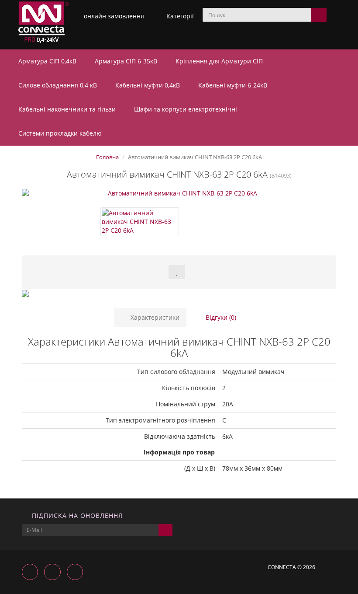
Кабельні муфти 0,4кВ (148, 85)
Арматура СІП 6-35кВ (127, 61)
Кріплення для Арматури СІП (220, 61)
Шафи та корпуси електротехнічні (186, 109)
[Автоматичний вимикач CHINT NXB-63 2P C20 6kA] (179, 193)
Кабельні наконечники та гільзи (67, 109)
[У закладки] (177, 272)
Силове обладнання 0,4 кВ (58, 85)
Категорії (180, 16)
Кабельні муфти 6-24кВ (233, 85)
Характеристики (154, 317)
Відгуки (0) (220, 317)
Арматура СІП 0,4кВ (48, 61)
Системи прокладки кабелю (60, 133)
